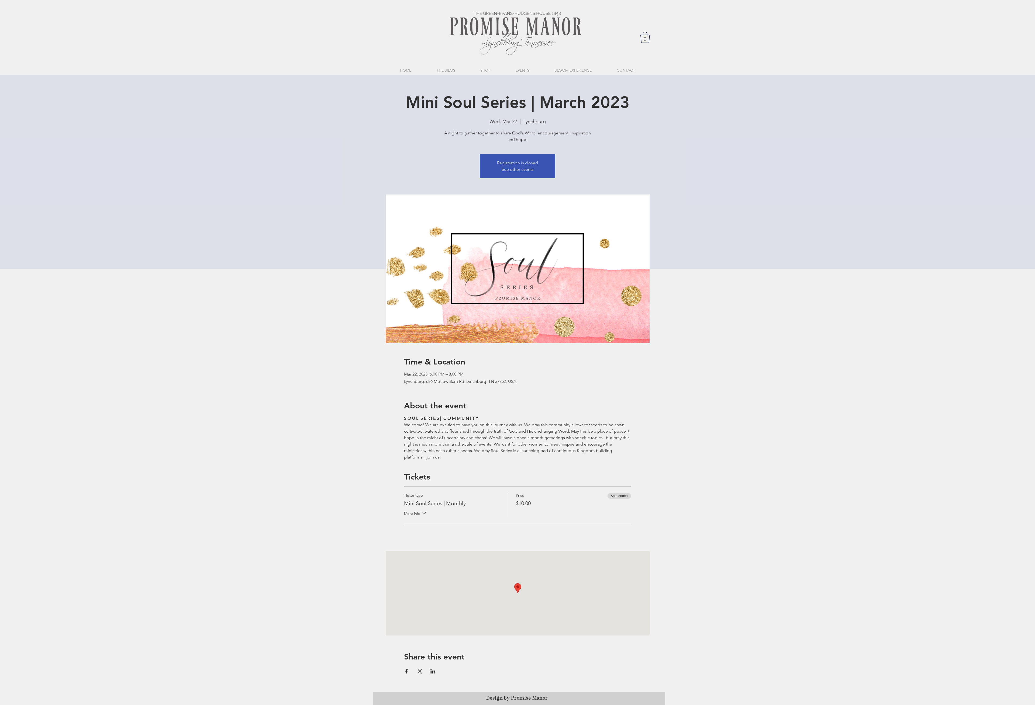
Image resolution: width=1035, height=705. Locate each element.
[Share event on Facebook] (406, 671)
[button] (645, 37)
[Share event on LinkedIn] (433, 671)
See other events (518, 169)
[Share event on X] (419, 671)
